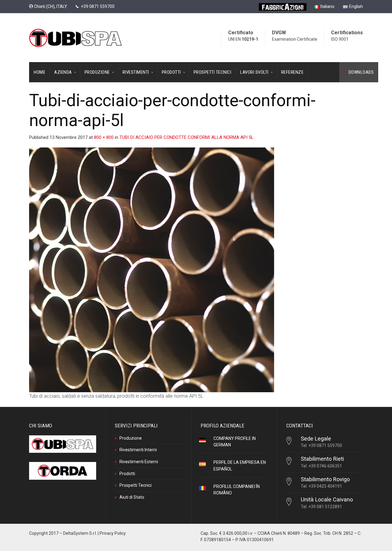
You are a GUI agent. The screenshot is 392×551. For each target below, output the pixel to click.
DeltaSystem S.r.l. (80, 533)
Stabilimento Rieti (322, 459)
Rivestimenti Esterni (138, 461)
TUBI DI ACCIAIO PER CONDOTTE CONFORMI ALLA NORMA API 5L (186, 137)
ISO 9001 (340, 39)
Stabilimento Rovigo (325, 479)
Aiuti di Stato (131, 497)
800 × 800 (104, 137)
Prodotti (127, 473)
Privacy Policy (113, 533)
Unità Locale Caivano (327, 499)
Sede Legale (316, 438)
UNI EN (243, 39)
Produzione (130, 438)
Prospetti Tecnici (135, 485)
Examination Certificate (294, 39)
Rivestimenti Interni (138, 449)
